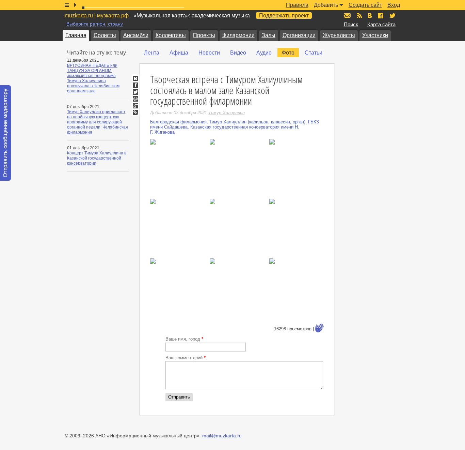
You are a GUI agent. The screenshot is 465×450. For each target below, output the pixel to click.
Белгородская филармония (178, 121)
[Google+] (135, 105)
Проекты (204, 35)
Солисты (105, 35)
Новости (209, 53)
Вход (393, 5)
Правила (297, 5)
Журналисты (339, 35)
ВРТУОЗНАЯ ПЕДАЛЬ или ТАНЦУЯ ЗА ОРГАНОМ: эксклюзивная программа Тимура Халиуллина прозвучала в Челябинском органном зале (93, 78)
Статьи (313, 53)
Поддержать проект (284, 15)
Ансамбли (135, 35)
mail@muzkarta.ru (222, 435)
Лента (151, 53)
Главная (75, 35)
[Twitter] (135, 92)
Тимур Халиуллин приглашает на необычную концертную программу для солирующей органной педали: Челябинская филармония (97, 122)
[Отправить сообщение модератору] (5, 133)
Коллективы (171, 35)
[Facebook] (135, 85)
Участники (375, 35)
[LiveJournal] (135, 112)
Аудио (264, 53)
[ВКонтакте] (135, 78)
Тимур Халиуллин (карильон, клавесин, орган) (257, 121)
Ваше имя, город (184, 339)
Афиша (179, 53)
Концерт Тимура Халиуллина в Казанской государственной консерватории (96, 158)
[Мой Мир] (135, 99)
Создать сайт (365, 5)
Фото (288, 53)
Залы (268, 35)
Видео (238, 53)
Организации (299, 35)
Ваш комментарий (185, 357)
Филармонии (238, 35)
